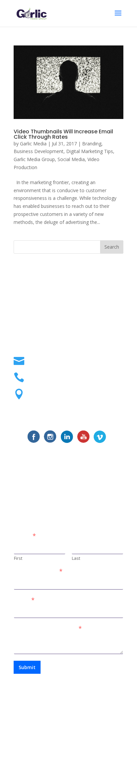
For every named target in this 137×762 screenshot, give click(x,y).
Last (76, 558)
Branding (91, 143)
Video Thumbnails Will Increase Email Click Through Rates (63, 134)
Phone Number (38, 571)
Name (25, 536)
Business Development (39, 151)
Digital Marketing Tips (89, 151)
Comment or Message (48, 628)
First (18, 558)
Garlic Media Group (34, 159)
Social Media (71, 159)
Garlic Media (33, 143)
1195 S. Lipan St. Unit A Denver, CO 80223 (72, 394)
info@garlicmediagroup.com (67, 358)
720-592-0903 (46, 375)
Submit (27, 667)
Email (24, 600)
